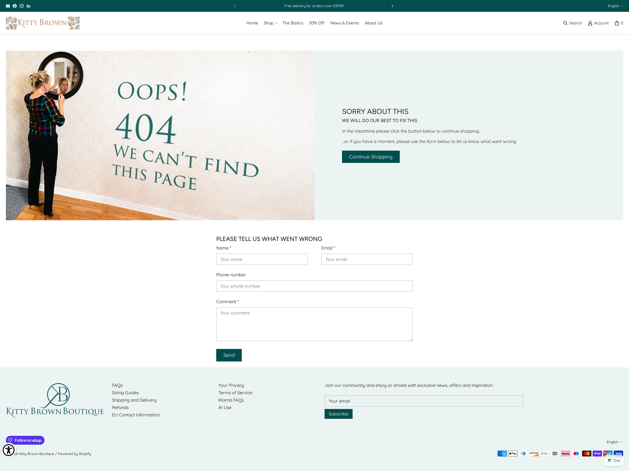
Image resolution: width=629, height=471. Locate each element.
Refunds (120, 407)
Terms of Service (235, 392)
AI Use (224, 407)
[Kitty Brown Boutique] (43, 23)
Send (229, 355)
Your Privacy (231, 385)
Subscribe (338, 414)
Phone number (231, 275)
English (613, 5)
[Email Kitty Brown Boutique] (7, 5)
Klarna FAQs (231, 400)
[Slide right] (392, 5)
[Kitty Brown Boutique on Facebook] (14, 5)
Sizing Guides (125, 392)
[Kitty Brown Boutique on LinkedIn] (28, 5)
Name (223, 248)
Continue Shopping (371, 157)
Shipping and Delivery (134, 400)
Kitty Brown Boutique (36, 453)
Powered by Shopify (74, 453)
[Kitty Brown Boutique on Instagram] (21, 5)
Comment (227, 301)
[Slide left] (235, 5)
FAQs (117, 385)
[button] (270, 23)
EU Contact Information (136, 415)
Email (328, 248)
